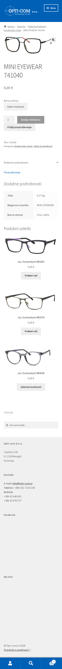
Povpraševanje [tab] (12, 172)
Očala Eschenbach (37, 26)
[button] (53, 39)
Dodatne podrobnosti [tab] (16, 162)
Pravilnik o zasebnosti (16, 650)
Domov (11, 26)
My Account (10, 663)
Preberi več (31, 275)
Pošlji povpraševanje (19, 127)
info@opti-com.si (22, 483)
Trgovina (21, 26)
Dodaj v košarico (31, 119)
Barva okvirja (11, 100)
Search (31, 663)
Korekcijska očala (12, 30)
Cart (47, 660)
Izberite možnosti (31, 387)
